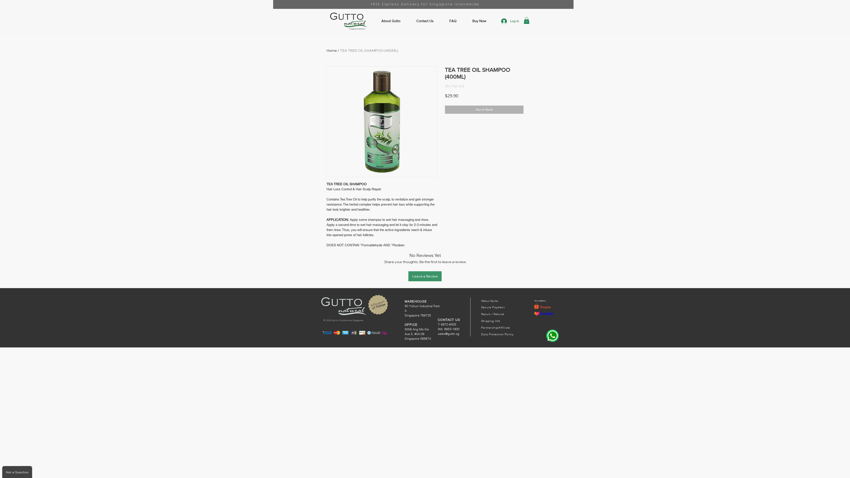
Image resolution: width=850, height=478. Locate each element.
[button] (526, 20)
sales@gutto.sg (448, 334)
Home (331, 50)
